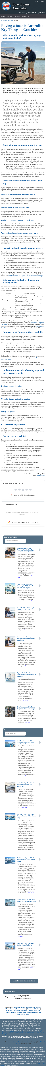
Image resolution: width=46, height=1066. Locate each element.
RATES (10, 1036)
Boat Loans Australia (7, 20)
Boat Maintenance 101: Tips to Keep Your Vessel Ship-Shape (25, 276)
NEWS (27, 1036)
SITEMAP (34, 1038)
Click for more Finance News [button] (24, 981)
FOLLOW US (41, 1)
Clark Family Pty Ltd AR (22, 1032)
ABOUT (41, 1036)
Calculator (17, 16)
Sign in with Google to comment (24, 522)
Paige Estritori (40, 475)
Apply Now (25, 16)
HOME (4, 1036)
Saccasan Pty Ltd (34, 1032)
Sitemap (9, 16)
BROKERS (26, 1038)
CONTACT (11, 1038)
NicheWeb (27, 1042)
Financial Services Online (15, 1042)
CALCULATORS (18, 1036)
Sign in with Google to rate (24, 495)
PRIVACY (19, 1038)
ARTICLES (34, 1036)
